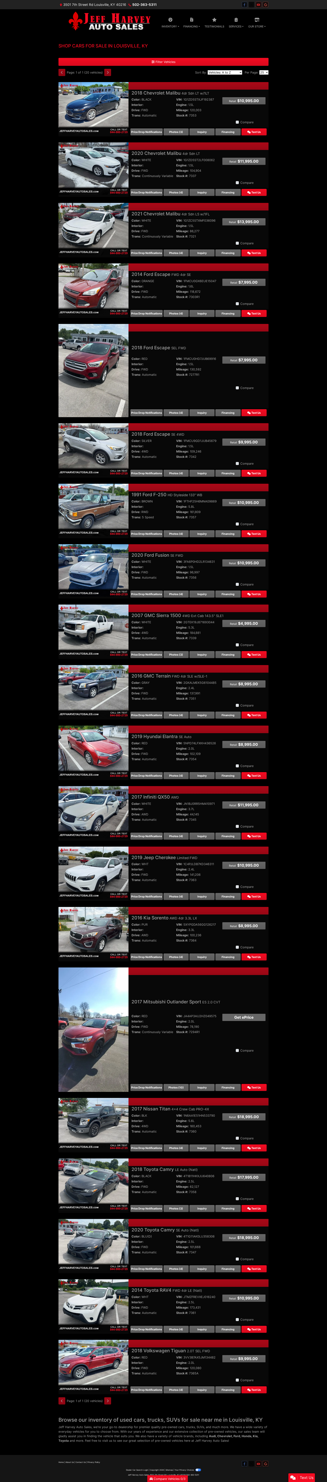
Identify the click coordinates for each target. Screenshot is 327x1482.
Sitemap (169, 1470)
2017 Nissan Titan (170, 1109)
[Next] (107, 72)
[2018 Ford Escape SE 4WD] (93, 449)
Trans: (136, 115)
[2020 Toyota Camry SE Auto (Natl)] (93, 1245)
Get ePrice (244, 1017)
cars (181, 1427)
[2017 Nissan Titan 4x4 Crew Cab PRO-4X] (93, 1124)
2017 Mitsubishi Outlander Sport (176, 1002)
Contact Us (81, 1462)
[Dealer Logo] (107, 22)
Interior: (137, 105)
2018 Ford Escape (159, 347)
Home (61, 1462)
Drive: (136, 110)
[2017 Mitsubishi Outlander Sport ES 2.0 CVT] (93, 1029)
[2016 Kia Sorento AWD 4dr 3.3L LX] (93, 933)
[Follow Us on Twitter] (251, 4)
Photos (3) (176, 132)
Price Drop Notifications (146, 132)
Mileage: (182, 110)
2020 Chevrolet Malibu (166, 153)
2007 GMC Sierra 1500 (177, 615)
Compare (247, 122)
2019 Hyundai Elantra (162, 736)
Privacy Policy (93, 1462)
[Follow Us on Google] (265, 4)
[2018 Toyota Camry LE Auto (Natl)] (93, 1184)
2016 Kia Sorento (164, 918)
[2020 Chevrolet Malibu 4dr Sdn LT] (93, 168)
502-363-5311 (144, 5)
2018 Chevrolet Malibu (170, 93)
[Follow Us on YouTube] (258, 4)
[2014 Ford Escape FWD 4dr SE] (93, 289)
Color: (136, 99)
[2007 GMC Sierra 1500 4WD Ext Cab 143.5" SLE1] (93, 631)
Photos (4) (176, 192)
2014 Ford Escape (161, 274)
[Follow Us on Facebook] (244, 4)
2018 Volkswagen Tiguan (171, 1350)
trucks (190, 1427)
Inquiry (202, 132)
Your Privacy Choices (185, 1470)
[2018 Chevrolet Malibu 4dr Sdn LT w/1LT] (93, 108)
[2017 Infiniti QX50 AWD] (93, 812)
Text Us (256, 132)
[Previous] (61, 72)
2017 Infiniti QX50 (155, 797)
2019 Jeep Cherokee (164, 857)
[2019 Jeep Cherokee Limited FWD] (93, 872)
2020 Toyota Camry (165, 1230)
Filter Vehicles (165, 62)
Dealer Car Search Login (137, 1470)
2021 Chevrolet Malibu (171, 214)
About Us (69, 1462)
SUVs (200, 1427)
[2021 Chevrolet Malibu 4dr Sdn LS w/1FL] (93, 229)
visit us (107, 1440)
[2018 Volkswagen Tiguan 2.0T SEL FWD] (93, 1366)
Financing (228, 132)
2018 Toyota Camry (165, 1169)
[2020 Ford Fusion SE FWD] (93, 570)
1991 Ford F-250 (167, 494)
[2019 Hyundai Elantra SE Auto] (93, 751)
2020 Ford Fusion (157, 555)
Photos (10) (176, 1087)
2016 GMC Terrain (169, 676)
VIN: (179, 99)
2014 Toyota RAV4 (167, 1290)
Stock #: (182, 115)
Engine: (181, 105)
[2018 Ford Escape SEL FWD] (93, 370)
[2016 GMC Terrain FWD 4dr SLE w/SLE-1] (93, 691)
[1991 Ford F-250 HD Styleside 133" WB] (93, 510)
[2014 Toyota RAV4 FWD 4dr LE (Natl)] (93, 1305)
